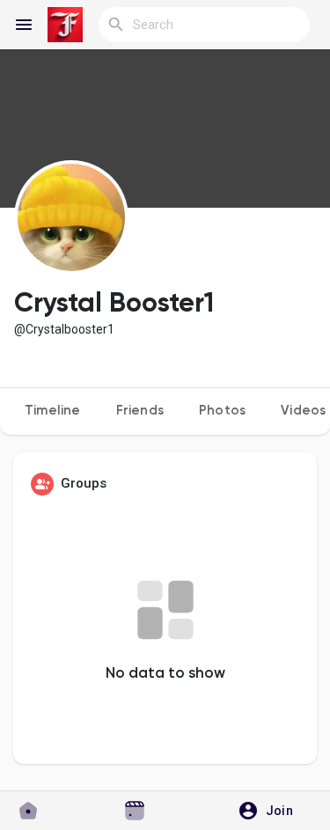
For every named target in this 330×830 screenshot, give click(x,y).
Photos (222, 410)
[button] (271, 810)
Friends (140, 410)
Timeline (53, 410)
